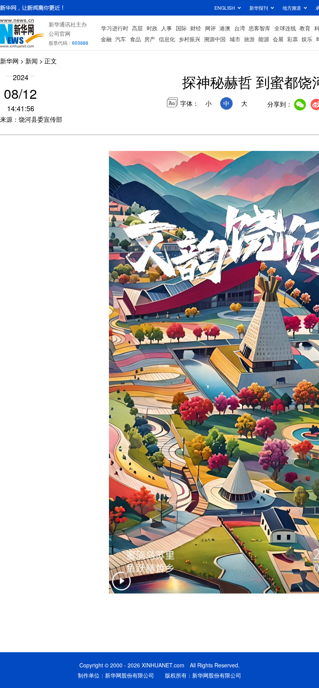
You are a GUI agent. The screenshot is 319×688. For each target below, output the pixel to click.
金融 (106, 39)
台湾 (239, 28)
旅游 (249, 39)
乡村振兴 (189, 39)
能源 (263, 39)
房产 (149, 39)
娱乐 (306, 39)
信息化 (167, 39)
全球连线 (285, 28)
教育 (305, 28)
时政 (152, 28)
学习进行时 (114, 28)
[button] (121, 586)
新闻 (31, 60)
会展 (278, 39)
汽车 (120, 39)
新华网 (9, 60)
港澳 (224, 28)
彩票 (292, 39)
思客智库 (259, 28)
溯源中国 (215, 39)
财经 (195, 28)
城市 (235, 39)
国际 (181, 28)
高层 (137, 28)
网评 (210, 28)
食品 (135, 39)
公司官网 (59, 33)
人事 (166, 28)
